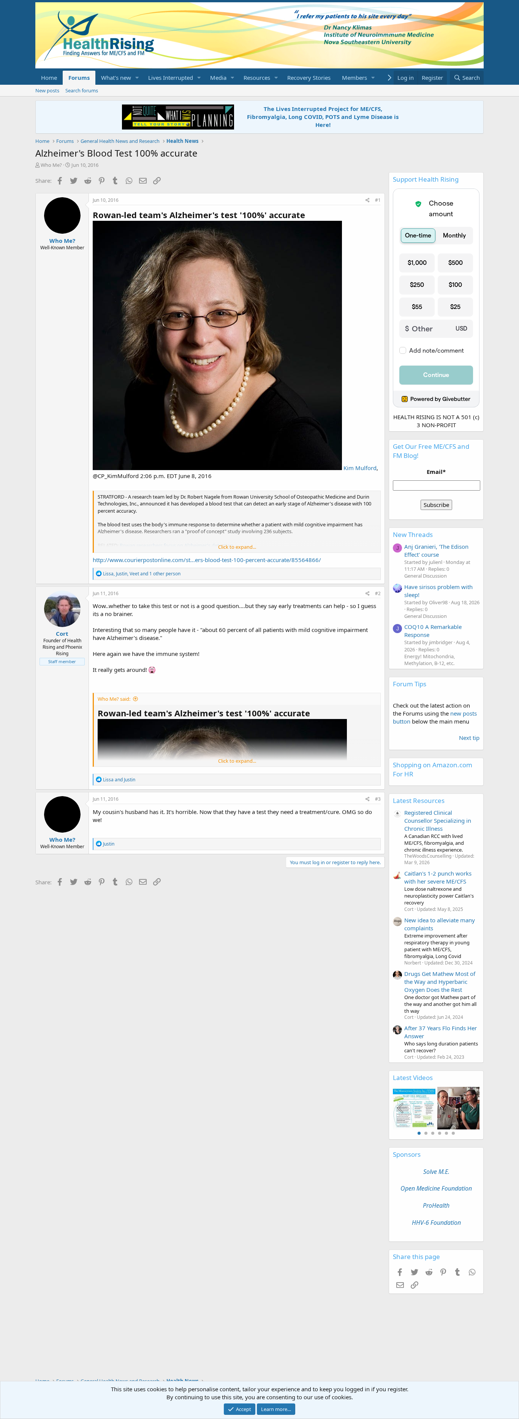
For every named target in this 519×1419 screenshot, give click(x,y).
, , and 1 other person (141, 573)
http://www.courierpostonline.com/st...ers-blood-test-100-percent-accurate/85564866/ (207, 560)
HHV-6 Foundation (436, 1222)
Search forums (81, 90)
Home (49, 77)
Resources (257, 77)
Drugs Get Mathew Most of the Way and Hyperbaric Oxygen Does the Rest (439, 981)
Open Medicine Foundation (436, 1188)
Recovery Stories (309, 77)
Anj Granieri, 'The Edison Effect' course (436, 550)
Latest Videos (413, 1077)
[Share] (367, 200)
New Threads (413, 534)
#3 (378, 799)
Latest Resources (419, 800)
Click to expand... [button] (237, 546)
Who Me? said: (114, 698)
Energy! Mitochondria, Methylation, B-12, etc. (429, 660)
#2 (378, 593)
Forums (79, 77)
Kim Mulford (359, 468)
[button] (137, 78)
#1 (378, 200)
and (119, 779)
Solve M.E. (436, 1171)
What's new (116, 77)
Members (354, 77)
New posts (47, 90)
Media (218, 77)
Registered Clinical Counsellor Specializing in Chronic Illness (437, 820)
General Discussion (425, 575)
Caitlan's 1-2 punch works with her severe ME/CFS (438, 877)
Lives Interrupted (170, 77)
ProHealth (436, 1205)
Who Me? (51, 165)
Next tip (469, 737)
